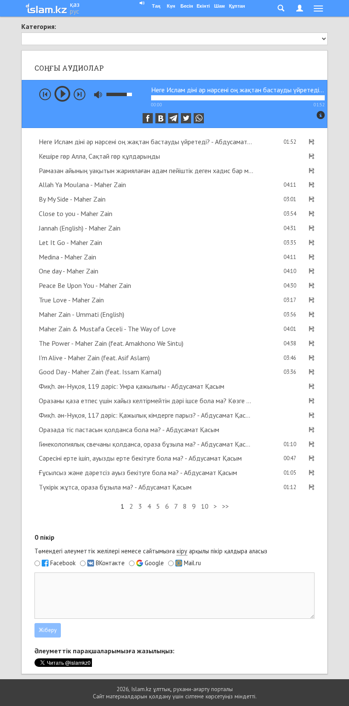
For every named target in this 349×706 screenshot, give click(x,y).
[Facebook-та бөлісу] (148, 118)
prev (45, 94)
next (80, 94)
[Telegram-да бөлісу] (173, 118)
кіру (182, 551)
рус (74, 11)
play (62, 94)
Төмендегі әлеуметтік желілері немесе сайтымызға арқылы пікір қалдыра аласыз (150, 551)
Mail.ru (192, 563)
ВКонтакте (110, 563)
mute (98, 94)
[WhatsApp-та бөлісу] (199, 118)
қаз (75, 4)
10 (205, 506)
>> (225, 506)
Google (154, 563)
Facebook (63, 563)
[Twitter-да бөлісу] (186, 118)
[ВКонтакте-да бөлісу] (160, 118)
